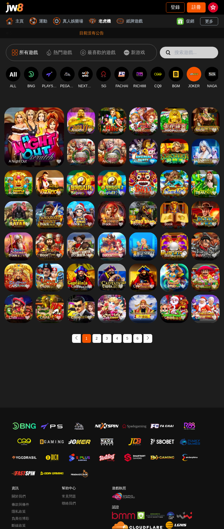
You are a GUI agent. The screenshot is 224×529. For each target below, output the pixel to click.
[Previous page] (76, 338)
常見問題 (69, 496)
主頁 (19, 21)
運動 (43, 21)
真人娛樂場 (73, 21)
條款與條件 (20, 504)
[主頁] (14, 7)
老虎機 (105, 21)
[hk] (213, 7)
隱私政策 (19, 511)
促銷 (190, 21)
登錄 (175, 7)
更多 (209, 21)
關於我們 (19, 496)
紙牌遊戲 (134, 21)
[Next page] (148, 338)
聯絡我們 (69, 503)
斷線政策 (19, 525)
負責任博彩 (20, 518)
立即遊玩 (34, 140)
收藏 (34, 127)
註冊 (196, 7)
